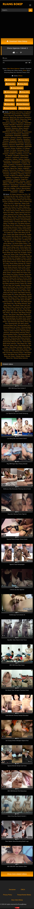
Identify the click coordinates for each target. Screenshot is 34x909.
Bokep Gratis (25, 203)
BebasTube (13, 117)
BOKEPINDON (9, 135)
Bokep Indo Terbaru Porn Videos (13, 207)
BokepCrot (27, 124)
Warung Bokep (26, 188)
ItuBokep (26, 159)
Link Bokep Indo (16, 239)
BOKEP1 (12, 121)
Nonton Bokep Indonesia (9, 261)
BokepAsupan (6, 123)
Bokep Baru (18, 203)
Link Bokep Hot (7, 239)
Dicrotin (27, 150)
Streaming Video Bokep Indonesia (20, 338)
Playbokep (21, 173)
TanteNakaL (27, 183)
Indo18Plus (16, 155)
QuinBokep (27, 175)
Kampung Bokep (15, 161)
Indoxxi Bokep (24, 157)
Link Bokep (28, 238)
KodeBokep (11, 164)
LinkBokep (13, 166)
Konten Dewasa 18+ (18, 238)
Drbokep (6, 152)
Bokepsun (5, 143)
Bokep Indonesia (23, 100)
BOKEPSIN (27, 141)
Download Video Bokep (18, 41)
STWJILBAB (19, 183)
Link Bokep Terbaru (21, 241)
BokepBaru (21, 123)
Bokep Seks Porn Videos (9, 218)
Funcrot (25, 153)
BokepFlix (20, 126)
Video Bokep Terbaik (22, 349)
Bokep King (23, 119)
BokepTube (28, 144)
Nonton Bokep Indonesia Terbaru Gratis (14, 267)
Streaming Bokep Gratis (10, 325)
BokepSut (21, 143)
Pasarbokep (5, 172)
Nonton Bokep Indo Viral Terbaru (22, 259)
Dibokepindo (20, 150)
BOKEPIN (18, 130)
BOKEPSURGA (13, 143)
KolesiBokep (19, 164)
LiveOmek (20, 166)
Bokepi (21, 128)
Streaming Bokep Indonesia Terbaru (20, 332)
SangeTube (24, 179)
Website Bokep (7, 190)
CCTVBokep (26, 148)
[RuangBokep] (14, 4)
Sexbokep (22, 181)
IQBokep (20, 159)
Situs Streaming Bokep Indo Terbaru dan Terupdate (17, 316)
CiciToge (6, 150)
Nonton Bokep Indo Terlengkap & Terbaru (14, 258)
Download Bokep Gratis (24, 218)
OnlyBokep (28, 170)
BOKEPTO (5, 144)
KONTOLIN (26, 164)
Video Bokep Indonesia (15, 347)
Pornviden (6, 175)
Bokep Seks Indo (12, 216)
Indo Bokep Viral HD (8, 225)
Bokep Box (6, 119)
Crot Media (13, 150)
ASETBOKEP (7, 113)
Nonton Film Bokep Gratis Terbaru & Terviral (14, 278)
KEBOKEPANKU (25, 161)
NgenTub (6, 168)
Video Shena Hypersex (13, 68)
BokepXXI (7, 148)
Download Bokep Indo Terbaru (11, 219)
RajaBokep (8, 177)
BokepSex (20, 141)
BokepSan (6, 141)
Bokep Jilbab (23, 84)
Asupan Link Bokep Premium (11, 201)
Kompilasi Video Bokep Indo (13, 236)
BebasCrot (26, 115)
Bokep (25, 70)
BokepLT (19, 137)
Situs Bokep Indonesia (21, 303)
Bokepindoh (25, 133)
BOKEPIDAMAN (10, 130)
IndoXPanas (15, 157)
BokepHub (15, 128)
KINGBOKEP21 (16, 163)
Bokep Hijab (24, 79)
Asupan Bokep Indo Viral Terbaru (22, 199)
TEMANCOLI (6, 184)
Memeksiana (27, 166)
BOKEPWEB (28, 146)
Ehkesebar (26, 152)
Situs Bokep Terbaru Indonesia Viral (13, 307)
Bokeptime (28, 143)
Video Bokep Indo (22, 343)
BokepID (26, 128)
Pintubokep (6, 173)
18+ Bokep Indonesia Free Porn (18, 194)
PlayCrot (27, 173)
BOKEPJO (25, 135)
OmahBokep (20, 170)
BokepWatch (20, 146)
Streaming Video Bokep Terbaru (12, 340)
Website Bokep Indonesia (21, 358)
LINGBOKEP (5, 166)
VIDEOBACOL (14, 186)
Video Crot (7, 186)
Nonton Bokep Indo (25, 247)
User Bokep (23, 184)
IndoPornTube (24, 155)
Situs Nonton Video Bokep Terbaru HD (19, 314)
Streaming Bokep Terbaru (10, 334)
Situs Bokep (17, 301)
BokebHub (28, 117)
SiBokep (5, 183)
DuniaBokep (13, 152)
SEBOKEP (16, 181)
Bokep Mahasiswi (17, 88)
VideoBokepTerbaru (24, 186)
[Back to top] (29, 904)
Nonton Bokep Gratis (13, 247)
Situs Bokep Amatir (26, 301)
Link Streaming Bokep (17, 245)
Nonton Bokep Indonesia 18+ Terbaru (20, 263)
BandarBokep (18, 115)
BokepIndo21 (17, 133)
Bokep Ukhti (25, 92)
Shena (20, 75)
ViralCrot (18, 188)
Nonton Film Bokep (25, 276)
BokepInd (13, 132)
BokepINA (24, 130)
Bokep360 (25, 121)
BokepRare (27, 139)
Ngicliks (20, 168)
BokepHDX (8, 128)
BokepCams (20, 124)
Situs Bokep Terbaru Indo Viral (21, 305)
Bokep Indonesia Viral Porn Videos (13, 214)
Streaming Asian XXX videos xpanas (18, 323)
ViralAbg (12, 188)
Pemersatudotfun (26, 172)
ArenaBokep (27, 112)
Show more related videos (17, 874)
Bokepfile (13, 126)
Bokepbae (14, 123)
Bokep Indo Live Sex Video (10, 205)
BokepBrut (13, 124)
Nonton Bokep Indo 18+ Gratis (11, 249)
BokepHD (26, 126)
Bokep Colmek (11, 79)
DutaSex (20, 152)
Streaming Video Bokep (14, 336)
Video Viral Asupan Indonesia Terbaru (13, 352)
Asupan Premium (16, 113)
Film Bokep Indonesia (24, 223)
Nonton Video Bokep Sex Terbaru (22, 296)
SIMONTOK (12, 183)
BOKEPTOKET (20, 144)
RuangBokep (15, 177)
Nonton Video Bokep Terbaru (11, 298)
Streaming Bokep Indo (24, 325)
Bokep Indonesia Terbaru (13, 210)
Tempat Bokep (15, 184)
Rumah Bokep (24, 177)
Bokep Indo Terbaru (24, 205)
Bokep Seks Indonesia (24, 216)
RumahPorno (9, 179)
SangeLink (17, 179)
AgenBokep (12, 112)
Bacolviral (11, 115)
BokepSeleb (13, 141)
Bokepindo (20, 132)
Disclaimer (12, 889)
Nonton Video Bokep (25, 287)
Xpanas (28, 190)
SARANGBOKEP (7, 181)
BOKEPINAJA (6, 132)
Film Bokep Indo (12, 223)
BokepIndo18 (9, 133)
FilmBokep (19, 153)
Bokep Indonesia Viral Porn (22, 212)
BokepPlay (19, 139)
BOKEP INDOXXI (14, 119)
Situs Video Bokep (17, 900)
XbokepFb (15, 190)
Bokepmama (26, 137)
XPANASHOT (14, 192)
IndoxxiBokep (8, 159)
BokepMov (6, 139)
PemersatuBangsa (15, 172)
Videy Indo (6, 188)
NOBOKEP (26, 168)
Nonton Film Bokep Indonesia (18, 281)
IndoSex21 (8, 157)
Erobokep (5, 153)
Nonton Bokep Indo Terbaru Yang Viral (21, 256)
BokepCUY (7, 126)
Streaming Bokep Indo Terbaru (11, 327)
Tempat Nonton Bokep (24, 894)
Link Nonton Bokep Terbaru (19, 243)
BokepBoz (6, 124)
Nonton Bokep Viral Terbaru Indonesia (13, 274)
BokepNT (13, 139)
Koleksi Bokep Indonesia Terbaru (12, 227)
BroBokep (19, 148)
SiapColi (28, 181)
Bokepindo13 (27, 132)
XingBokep (22, 190)
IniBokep (15, 159)
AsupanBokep (26, 113)
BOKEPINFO (17, 135)
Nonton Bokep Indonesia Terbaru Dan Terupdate (16, 265)
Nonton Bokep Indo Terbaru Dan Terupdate (14, 252)
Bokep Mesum (25, 108)
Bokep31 (18, 121)
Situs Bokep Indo (9, 303)
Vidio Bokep (27, 352)
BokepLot (13, 137)
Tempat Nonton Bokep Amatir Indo (12, 341)
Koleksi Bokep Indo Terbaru (22, 225)
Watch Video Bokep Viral (10, 354)
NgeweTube (13, 168)
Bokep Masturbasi (11, 92)
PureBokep (20, 175)
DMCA (23, 889)
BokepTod (12, 144)
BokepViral (13, 146)
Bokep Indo (11, 84)
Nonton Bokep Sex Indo (19, 270)
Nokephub (5, 170)
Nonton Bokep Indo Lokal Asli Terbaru (20, 250)
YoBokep (21, 192)
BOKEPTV (6, 146)
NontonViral (12, 170)
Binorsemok (20, 117)
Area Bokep (19, 112)
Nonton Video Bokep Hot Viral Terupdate (14, 289)
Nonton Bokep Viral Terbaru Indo (21, 272)
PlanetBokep (14, 173)
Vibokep (29, 184)
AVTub (6, 115)
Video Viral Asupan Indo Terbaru (21, 350)
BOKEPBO (28, 123)
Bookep (13, 148)
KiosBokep (24, 163)
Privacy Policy (7, 894)
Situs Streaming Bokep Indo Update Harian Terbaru (17, 318)
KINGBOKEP (7, 163)
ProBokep (13, 175)
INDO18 (10, 155)
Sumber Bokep (26, 340)
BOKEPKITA (6, 137)
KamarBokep (6, 161)
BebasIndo (6, 117)
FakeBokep (12, 153)
